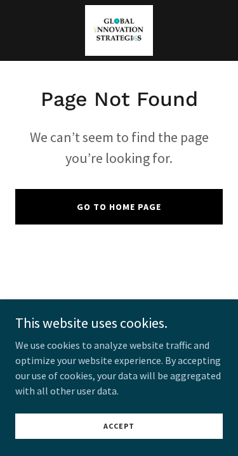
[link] (119, 30)
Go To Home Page (119, 206)
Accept (118, 426)
